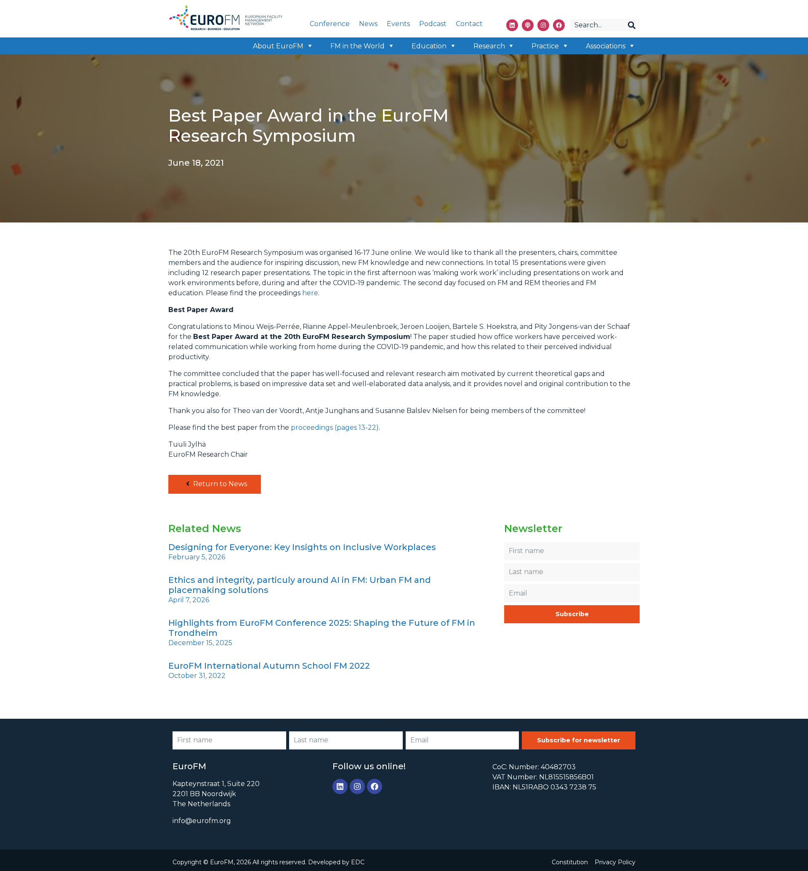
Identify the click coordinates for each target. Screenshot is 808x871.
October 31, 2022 (197, 676)
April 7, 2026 (188, 600)
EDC (357, 862)
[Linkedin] (512, 25)
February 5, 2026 (196, 557)
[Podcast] (528, 25)
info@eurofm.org (202, 821)
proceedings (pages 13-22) (335, 428)
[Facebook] (559, 25)
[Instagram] (543, 25)
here (310, 293)
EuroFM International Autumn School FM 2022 (269, 666)
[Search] (632, 25)
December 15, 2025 (200, 643)
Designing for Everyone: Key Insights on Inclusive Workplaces (302, 547)
